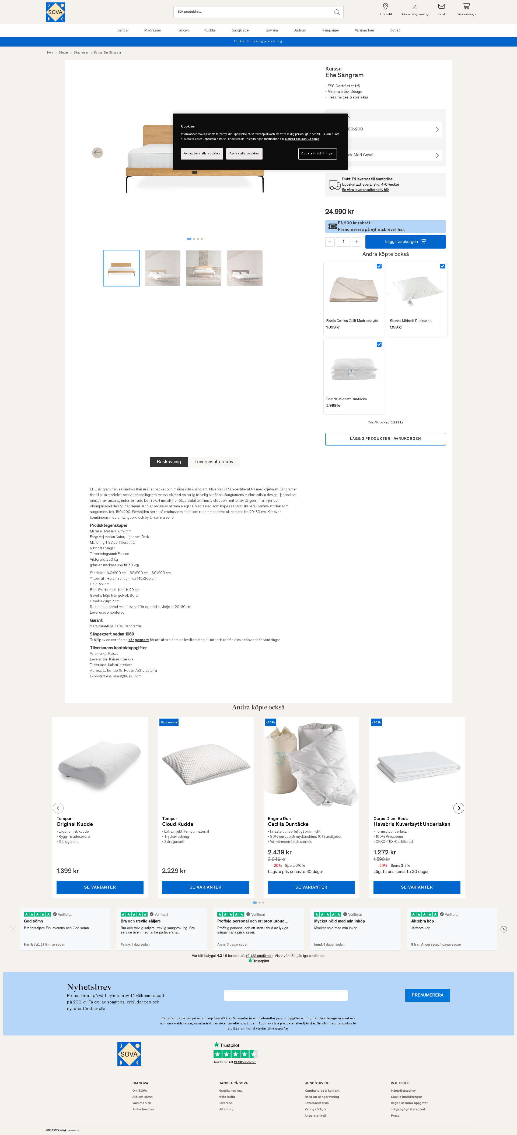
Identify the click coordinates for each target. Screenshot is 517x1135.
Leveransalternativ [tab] (213, 462)
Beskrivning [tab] (169, 462)
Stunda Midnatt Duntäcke (346, 399)
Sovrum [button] (272, 31)
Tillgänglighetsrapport (408, 1109)
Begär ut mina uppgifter (409, 1103)
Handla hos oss (231, 1090)
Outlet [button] (395, 31)
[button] (337, 12)
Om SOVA (139, 1090)
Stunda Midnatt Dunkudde (411, 321)
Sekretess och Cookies (302, 139)
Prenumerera (427, 995)
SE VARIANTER (100, 887)
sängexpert (138, 640)
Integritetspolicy (403, 1090)
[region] (260, 142)
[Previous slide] (58, 808)
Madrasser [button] (152, 31)
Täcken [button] (183, 31)
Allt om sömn (142, 1097)
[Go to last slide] (97, 152)
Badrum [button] (300, 31)
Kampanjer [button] (330, 31)
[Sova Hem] (55, 12)
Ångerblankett (316, 1116)
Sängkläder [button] (241, 31)
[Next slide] (458, 808)
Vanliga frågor (316, 1109)
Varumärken (141, 1103)
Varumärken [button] (364, 31)
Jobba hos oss (143, 1109)
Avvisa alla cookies (244, 153)
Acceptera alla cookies (202, 153)
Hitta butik (227, 1097)
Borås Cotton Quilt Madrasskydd (352, 321)
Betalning (226, 1109)
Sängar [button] (123, 31)
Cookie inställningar (317, 153)
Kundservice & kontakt (322, 1090)
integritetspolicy (339, 1023)
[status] (343, 242)
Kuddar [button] (210, 31)
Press (395, 1116)
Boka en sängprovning (258, 41)
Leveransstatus (317, 1103)
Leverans (226, 1103)
